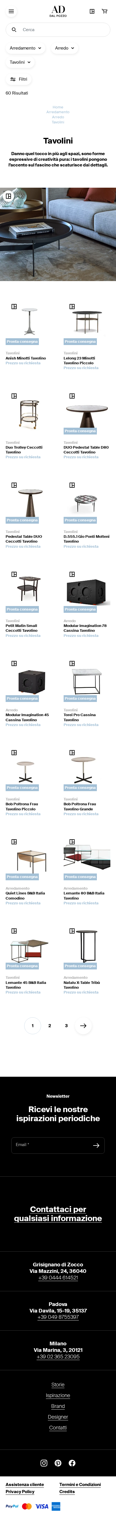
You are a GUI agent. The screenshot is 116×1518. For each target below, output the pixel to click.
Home (58, 107)
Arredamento (58, 112)
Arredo (58, 117)
